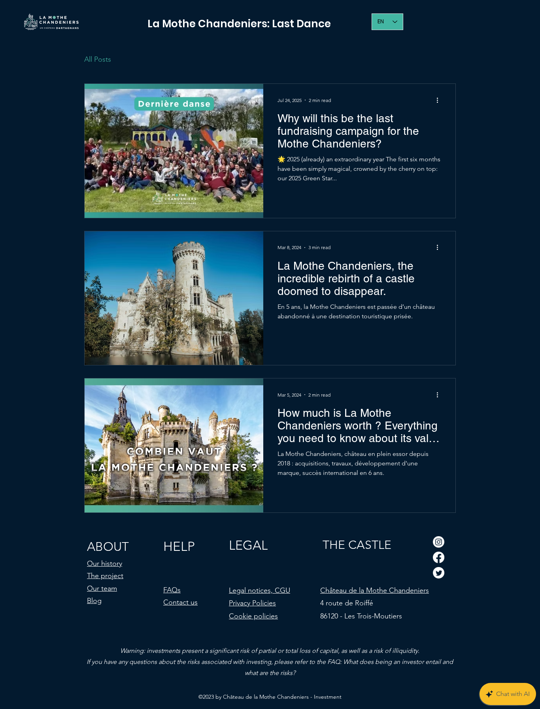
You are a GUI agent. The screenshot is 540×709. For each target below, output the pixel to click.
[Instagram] (438, 542)
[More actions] (440, 100)
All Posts (97, 59)
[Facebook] (438, 557)
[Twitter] (438, 573)
